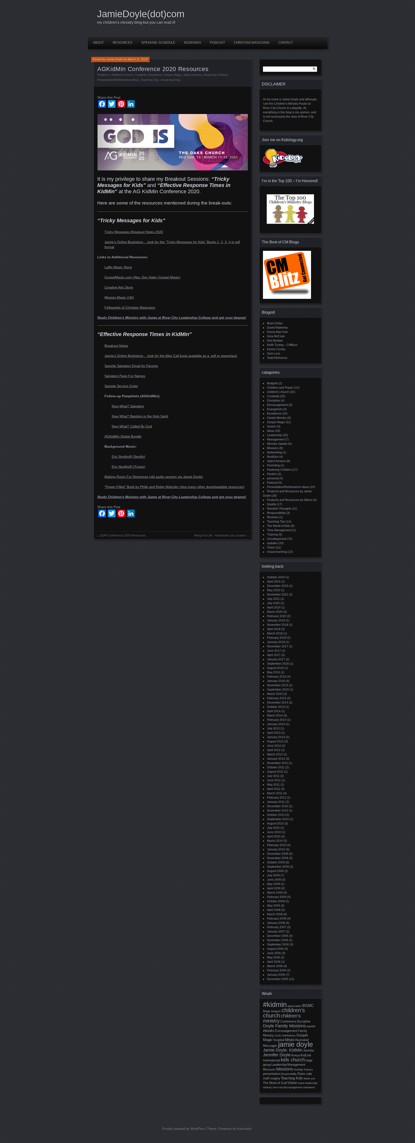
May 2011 (273, 784)
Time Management (279, 530)
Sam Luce (273, 353)
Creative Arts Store (118, 287)
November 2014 (277, 702)
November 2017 (277, 646)
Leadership (274, 435)
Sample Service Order (121, 386)
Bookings (192, 42)
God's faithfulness (285, 1035)
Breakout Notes (116, 346)
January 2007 (276, 931)
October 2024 (276, 577)
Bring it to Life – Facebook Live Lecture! (220, 535)
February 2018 (276, 637)
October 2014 (276, 707)
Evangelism (274, 409)
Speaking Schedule (158, 42)
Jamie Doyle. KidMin (282, 1050)
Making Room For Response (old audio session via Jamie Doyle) (153, 477)
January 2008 (276, 923)
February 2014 (276, 720)
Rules (301, 1074)
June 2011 (274, 780)
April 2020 (274, 607)
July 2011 (273, 776)
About (98, 42)
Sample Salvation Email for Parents (131, 366)
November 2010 (277, 810)
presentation (271, 1074)
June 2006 (274, 953)
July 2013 (273, 728)
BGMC (308, 1006)
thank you (309, 1078)
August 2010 (275, 823)
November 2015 (277, 685)
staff (266, 1078)
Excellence (155, 75)
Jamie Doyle (115, 59)
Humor (271, 426)
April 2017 (274, 655)
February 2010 (276, 845)
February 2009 (276, 897)
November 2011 (277, 763)
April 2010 (274, 836)
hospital (278, 1040)
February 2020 (276, 616)
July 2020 (273, 603)
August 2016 (275, 668)
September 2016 (278, 663)
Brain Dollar (275, 323)
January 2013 (276, 737)
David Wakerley (277, 327)
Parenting (273, 465)
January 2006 (276, 974)
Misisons (269, 1069)
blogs (266, 1011)
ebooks (269, 1031)
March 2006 (275, 966)
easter (311, 1026)
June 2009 (274, 879)
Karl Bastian (275, 340)
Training (272, 534)
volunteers (309, 1087)
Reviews (272, 517)
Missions (273, 448)
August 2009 (275, 871)
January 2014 (276, 724)
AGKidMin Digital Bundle (122, 436)
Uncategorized (276, 539)
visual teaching (170, 80)
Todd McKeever (277, 358)
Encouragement (277, 405)
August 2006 (275, 948)
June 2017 (274, 650)
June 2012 (274, 745)
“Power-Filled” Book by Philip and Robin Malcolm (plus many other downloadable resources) (174, 487)
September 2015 (278, 689)
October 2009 (276, 862)
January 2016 (276, 681)
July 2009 (273, 875)
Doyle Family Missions (284, 1025)
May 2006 (273, 957)
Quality (271, 504)
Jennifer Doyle (277, 1055)
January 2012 (276, 758)
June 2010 (274, 832)
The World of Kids (278, 526)
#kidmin (275, 1004)
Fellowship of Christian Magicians (129, 307)
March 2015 (275, 694)
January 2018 (276, 642)
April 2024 (274, 581)
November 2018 (277, 624)
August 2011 (275, 771)
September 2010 (278, 819)
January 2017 (276, 659)
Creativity (140, 75)
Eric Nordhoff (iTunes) (128, 467)
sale (309, 1074)
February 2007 (276, 927)
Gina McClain (276, 336)
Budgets (272, 383)
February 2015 (276, 698)
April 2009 (274, 888)
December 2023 (277, 586)
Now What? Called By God (132, 426)
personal (273, 478)
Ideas (270, 431)
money (298, 1069)
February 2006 (276, 970)
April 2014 (274, 711)
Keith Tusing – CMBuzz (282, 345)
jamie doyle (295, 1044)
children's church (122, 75)
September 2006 (278, 944)
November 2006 (277, 940)
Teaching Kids (292, 1078)
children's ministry (282, 1018)
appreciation (294, 1006)
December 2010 (277, 806)
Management (275, 439)
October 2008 (276, 901)
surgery (275, 1078)
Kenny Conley (276, 349)
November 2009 (277, 858)
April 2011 (273, 789)
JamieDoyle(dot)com (140, 14)
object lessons (192, 75)
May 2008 (273, 905)
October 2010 (276, 815)
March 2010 (275, 840)
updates (272, 543)
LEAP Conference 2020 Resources (123, 535)
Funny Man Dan (277, 332)
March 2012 (275, 754)
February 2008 (276, 918)
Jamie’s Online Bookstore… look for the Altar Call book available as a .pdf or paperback (170, 356)
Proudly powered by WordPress (184, 1129)
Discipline (273, 400)
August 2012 (275, 741)
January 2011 (276, 802)
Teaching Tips (150, 80)
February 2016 (276, 676)
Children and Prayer (280, 387)
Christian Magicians (251, 42)
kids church (293, 1059)
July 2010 (273, 828)
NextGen (273, 456)
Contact (285, 42)
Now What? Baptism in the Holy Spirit (140, 416)
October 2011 (276, 767)
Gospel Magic (173, 75)
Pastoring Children (215, 75)
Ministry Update (277, 443)
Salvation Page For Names (124, 376)
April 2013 (274, 732)
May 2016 (273, 672)
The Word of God (275, 1083)
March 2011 (274, 793)
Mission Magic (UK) (119, 297)
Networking (274, 452)
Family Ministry (277, 418)
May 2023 (273, 590)
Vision (271, 547)
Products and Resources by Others (289, 500)
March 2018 (275, 633)
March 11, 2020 (138, 59)
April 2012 (274, 750)
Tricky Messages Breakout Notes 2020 (133, 232)
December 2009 (277, 853)
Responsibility (276, 513)
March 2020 (275, 612)
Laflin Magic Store (118, 267)
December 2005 (277, 979)
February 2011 (276, 797)
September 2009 (278, 866)
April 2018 (274, 629)
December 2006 (277, 936)
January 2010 (276, 849)
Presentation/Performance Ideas (118, 80)
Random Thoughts (279, 508)
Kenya (295, 1055)
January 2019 (276, 620)
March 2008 (275, 914)
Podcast (217, 42)
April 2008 (274, 910)
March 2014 (275, 715)
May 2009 (273, 884)
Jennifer (308, 1050)
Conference (288, 1021)
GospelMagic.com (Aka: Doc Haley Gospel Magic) (142, 277)
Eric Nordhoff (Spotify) (128, 456)
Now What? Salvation (128, 406)
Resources (122, 42)
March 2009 (275, 892)
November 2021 (277, 594)
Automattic (244, 1129)
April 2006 (274, 961)
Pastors (272, 474)
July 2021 (273, 599)
